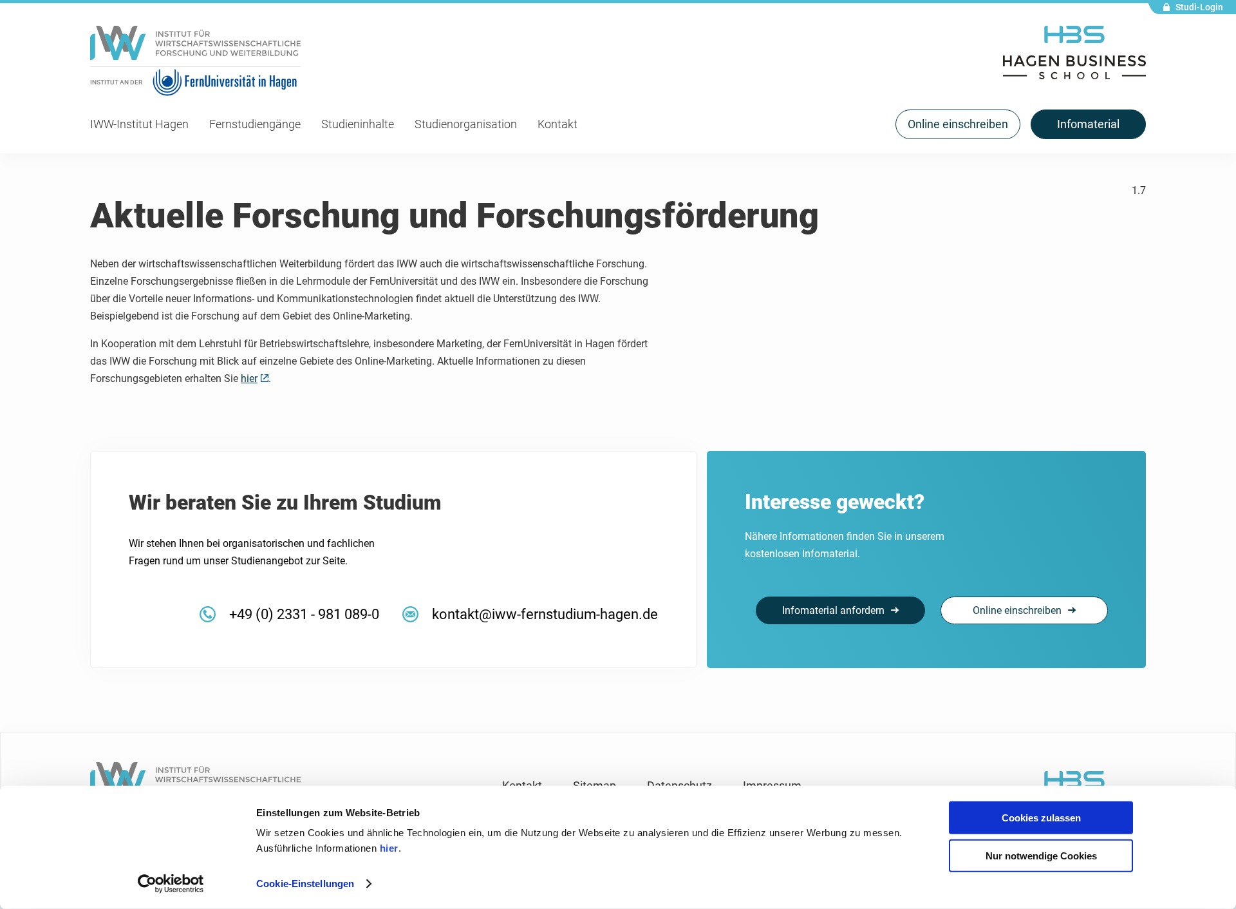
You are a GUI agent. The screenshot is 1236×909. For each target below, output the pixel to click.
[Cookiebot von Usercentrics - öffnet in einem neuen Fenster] (171, 884)
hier (389, 848)
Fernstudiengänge (255, 124)
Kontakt (557, 124)
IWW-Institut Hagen (139, 124)
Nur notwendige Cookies (1041, 855)
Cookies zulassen (1041, 817)
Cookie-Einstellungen (305, 883)
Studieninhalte (357, 124)
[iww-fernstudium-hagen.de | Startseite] (195, 46)
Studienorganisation (466, 124)
